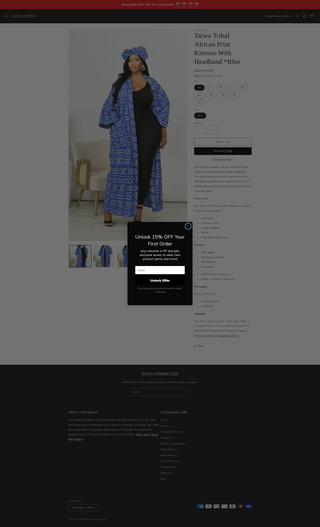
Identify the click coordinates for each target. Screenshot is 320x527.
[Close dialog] (188, 226)
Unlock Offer (160, 280)
